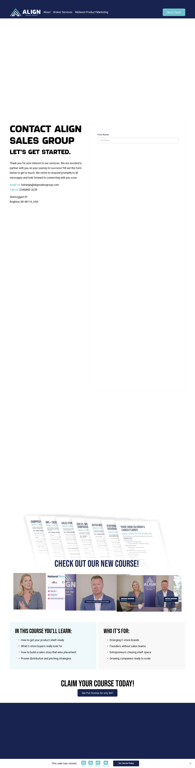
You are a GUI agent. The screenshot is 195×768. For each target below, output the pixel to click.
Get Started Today (126, 763)
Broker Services (62, 12)
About (47, 12)
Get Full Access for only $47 (97, 693)
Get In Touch (174, 12)
